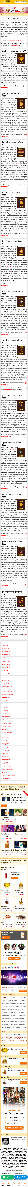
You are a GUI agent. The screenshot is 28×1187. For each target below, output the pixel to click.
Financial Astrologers (8, 1180)
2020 (5, 14)
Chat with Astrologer (21, 1)
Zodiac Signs (23, 1149)
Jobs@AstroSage (20, 1166)
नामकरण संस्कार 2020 (6, 766)
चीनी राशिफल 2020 (6, 697)
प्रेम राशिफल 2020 (6, 713)
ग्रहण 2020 (4, 729)
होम (1, 14)
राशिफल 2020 (5, 642)
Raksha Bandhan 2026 (21, 1040)
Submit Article (11, 1163)
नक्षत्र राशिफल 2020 (6, 778)
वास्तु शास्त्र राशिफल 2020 (7, 686)
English (5, 997)
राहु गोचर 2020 (5, 701)
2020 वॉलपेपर (5, 772)
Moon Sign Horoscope (11, 1152)
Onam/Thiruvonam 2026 (10, 1040)
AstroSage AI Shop (6, 1148)
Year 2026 (22, 997)
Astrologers (8, 1149)
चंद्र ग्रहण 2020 (5, 737)
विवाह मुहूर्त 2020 (5, 753)
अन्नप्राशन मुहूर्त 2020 (6, 747)
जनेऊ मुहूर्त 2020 (5, 756)
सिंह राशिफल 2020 (6, 658)
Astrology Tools (23, 1161)
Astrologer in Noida (7, 1151)
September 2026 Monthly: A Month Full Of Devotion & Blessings (14, 1021)
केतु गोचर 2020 (5, 704)
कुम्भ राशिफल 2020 (6, 677)
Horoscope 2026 (6, 1160)
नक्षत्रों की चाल (9, 266)
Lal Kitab (24, 1158)
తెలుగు (9, 5)
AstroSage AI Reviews (14, 1158)
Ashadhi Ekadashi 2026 (20, 1037)
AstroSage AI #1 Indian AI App (14, 1154)
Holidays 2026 (13, 1034)
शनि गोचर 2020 (5, 710)
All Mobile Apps (22, 963)
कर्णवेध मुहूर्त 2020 (5, 750)
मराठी (14, 5)
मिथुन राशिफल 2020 (6, 651)
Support (12, 1166)
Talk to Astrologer (8, 1177)
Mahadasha (16, 1149)
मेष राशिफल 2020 (5, 645)
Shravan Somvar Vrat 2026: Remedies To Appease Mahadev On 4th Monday (14, 1027)
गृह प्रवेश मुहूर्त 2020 (6, 759)
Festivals (5, 1032)
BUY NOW (4, 805)
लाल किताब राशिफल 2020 (7, 691)
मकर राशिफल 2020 (6, 674)
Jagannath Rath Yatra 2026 (8, 1037)
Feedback (4, 1163)
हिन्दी (2, 5)
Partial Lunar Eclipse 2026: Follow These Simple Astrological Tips (14, 1024)
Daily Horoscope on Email (21, 987)
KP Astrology (22, 1152)
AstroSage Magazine (8, 994)
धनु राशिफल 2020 (5, 670)
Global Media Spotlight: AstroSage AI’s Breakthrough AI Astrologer (14, 1156)
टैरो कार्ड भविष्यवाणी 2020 (7, 732)
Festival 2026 (5, 1034)
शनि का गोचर (16, 163)
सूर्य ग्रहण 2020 (5, 740)
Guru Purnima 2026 (6, 1039)
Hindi (14, 997)
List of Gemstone (17, 1148)
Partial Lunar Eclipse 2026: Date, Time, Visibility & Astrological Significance (14, 1012)
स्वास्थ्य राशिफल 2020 (6, 723)
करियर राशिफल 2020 (6, 716)
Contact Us (20, 1163)
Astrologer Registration (14, 1167)
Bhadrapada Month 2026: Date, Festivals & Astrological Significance (14, 1018)
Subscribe (23, 990)
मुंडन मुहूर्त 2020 (5, 763)
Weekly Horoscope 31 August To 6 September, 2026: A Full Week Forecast (14, 1000)
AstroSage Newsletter (7, 987)
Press (3, 1154)
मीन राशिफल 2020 (6, 680)
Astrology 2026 (13, 1161)
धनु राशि (12, 449)
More (18, 5)
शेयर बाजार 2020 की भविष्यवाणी (8, 775)
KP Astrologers (18, 1180)
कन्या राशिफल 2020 (6, 661)
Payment (8, 1164)
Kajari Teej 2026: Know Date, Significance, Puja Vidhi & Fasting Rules (14, 1003)
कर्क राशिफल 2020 (6, 654)
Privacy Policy (15, 1164)
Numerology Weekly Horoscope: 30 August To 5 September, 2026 (14, 1009)
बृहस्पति (4, 521)
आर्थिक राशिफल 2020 (6, 720)
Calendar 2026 (21, 1034)
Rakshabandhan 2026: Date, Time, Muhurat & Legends (14, 1015)
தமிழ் (5, 5)
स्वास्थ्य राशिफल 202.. (11, 14)
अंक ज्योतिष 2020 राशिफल (7, 694)
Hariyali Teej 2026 (15, 1039)
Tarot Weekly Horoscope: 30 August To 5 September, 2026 (14, 1006)
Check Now (9, 822)
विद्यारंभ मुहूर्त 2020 (5, 744)
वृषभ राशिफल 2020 (6, 648)
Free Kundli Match (18, 1151)
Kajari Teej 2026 (5, 1042)
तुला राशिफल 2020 (6, 664)
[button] (2, 10)
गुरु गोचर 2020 (5, 707)
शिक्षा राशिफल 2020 (6, 726)
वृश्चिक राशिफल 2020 (6, 667)
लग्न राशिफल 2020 (6, 683)
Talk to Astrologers (6, 1173)
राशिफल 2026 (14, 1160)
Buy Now (6, 937)
